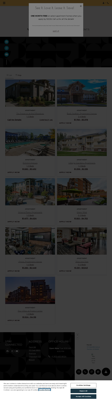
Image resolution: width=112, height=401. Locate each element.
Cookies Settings (83, 385)
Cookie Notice (44, 390)
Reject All (83, 391)
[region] (56, 390)
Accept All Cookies (83, 396)
